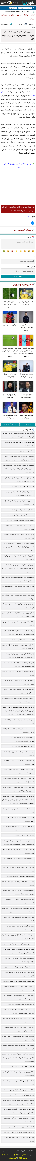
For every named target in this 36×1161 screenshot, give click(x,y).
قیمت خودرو (6, 425)
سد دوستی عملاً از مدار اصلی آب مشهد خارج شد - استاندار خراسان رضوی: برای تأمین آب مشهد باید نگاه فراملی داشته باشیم (18, 1057)
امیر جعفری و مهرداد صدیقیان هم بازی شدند (22, 981)
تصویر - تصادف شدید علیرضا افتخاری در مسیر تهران (20, 809)
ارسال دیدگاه (18, 276)
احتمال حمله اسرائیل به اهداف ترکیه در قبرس (22, 1090)
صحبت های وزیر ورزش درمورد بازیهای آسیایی (26, 375)
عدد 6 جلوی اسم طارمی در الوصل (26, 303)
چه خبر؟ (15, 3)
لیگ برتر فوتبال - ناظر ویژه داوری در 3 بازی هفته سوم (10, 304)
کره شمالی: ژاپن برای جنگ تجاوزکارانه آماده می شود (20, 1081)
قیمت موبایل (15, 425)
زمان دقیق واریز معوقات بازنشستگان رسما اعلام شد (20, 867)
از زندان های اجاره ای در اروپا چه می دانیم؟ (22, 1132)
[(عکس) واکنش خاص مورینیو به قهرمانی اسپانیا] (18, 182)
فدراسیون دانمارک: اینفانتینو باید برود (26, 396)
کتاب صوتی (13, 1158)
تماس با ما (22, 1154)
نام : (33, 256)
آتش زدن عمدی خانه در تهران (26, 487)
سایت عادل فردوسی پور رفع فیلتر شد (10, 416)
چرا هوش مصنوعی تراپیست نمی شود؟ (23, 520)
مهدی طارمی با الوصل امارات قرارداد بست (10, 375)
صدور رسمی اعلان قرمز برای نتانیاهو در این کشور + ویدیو (18, 882)
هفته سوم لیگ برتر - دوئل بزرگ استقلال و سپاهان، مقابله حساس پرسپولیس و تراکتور (26, 352)
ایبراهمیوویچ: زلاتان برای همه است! (10, 396)
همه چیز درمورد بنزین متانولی (26, 640)
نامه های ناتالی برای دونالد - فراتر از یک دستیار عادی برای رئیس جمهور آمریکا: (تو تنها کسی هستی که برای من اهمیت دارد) (18, 547)
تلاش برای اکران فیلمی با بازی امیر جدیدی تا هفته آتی (19, 1138)
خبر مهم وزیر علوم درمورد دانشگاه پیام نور (23, 1067)
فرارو (28, 216)
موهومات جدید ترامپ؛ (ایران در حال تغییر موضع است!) (19, 672)
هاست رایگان (22, 1158)
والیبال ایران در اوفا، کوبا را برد (10, 326)
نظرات (29, 237)
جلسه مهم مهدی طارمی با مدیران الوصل (26, 416)
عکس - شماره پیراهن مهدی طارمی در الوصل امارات (26, 327)
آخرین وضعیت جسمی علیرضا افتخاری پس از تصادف (19, 752)
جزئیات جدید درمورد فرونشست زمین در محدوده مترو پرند (18, 622)
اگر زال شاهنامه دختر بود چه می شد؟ (24, 1127)
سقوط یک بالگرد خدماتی (27, 835)
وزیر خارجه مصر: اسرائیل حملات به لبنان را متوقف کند (19, 859)
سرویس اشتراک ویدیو (9, 1154)
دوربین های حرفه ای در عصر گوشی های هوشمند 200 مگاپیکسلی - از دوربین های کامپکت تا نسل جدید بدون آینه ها (18, 568)
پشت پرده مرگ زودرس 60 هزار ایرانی (24, 515)
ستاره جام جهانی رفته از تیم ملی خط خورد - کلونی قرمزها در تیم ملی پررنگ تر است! (10, 352)
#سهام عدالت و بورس (24, 8)
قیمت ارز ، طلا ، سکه (27, 425)
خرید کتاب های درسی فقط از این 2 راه (23, 876)
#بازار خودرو (12, 8)
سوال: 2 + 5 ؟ (30, 266)
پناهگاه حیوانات (30, 451)
